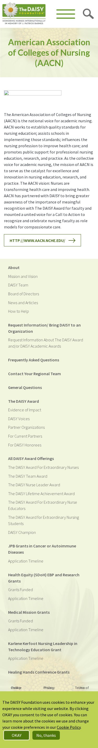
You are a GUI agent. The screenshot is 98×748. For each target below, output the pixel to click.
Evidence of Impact (24, 409)
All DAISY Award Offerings (31, 458)
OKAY (16, 735)
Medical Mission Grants (29, 612)
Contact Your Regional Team (34, 373)
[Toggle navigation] (65, 14)
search (88, 14)
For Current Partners (25, 436)
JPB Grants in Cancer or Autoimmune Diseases (42, 549)
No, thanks (46, 735)
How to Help (18, 311)
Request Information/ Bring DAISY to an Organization (44, 328)
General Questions (25, 387)
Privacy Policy (49, 688)
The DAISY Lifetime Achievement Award (41, 493)
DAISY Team (18, 284)
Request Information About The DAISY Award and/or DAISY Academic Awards (45, 343)
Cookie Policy (16, 688)
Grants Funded (20, 589)
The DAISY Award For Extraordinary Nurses (43, 467)
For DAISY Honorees (24, 444)
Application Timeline (25, 561)
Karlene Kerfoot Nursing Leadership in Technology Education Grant (42, 646)
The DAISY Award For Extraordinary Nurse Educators (42, 505)
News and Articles (23, 302)
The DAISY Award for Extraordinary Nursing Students (43, 520)
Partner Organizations (26, 427)
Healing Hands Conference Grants (39, 672)
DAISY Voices (19, 418)
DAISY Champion (22, 532)
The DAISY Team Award (27, 476)
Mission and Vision (23, 276)
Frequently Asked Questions (33, 359)
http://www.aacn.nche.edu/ (37, 240)
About (14, 267)
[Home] (24, 14)
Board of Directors (23, 293)
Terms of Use (82, 688)
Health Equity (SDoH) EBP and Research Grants (43, 578)
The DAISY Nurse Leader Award (34, 484)
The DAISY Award (23, 401)
